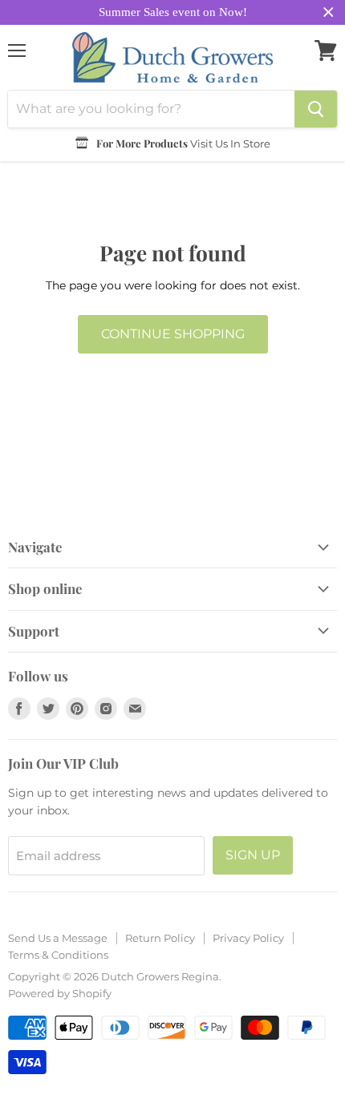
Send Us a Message (58, 937)
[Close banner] (328, 12)
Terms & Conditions (58, 954)
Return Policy (160, 937)
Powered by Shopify (60, 993)
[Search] (315, 109)
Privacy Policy (248, 937)
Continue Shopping (173, 333)
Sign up (252, 855)
